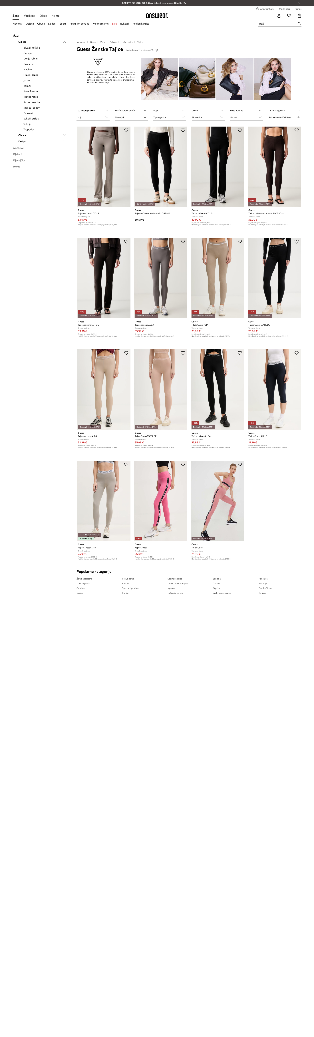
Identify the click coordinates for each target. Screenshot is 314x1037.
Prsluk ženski (128, 578)
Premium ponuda (79, 23)
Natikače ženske (175, 593)
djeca (43, 15)
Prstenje (263, 583)
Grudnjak (81, 588)
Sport (63, 23)
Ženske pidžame (84, 578)
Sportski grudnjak (131, 588)
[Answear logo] (157, 16)
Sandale (217, 578)
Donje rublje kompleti (178, 583)
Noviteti (17, 23)
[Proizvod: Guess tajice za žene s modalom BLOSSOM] (160, 167)
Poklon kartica (140, 23)
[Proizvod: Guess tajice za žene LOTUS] (103, 167)
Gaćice (80, 593)
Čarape (216, 583)
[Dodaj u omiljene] (126, 130)
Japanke (171, 588)
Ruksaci (124, 23)
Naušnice (263, 578)
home (55, 15)
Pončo (125, 593)
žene (16, 15)
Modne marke (100, 23)
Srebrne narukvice (222, 593)
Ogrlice (216, 588)
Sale (114, 23)
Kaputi (125, 583)
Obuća (41, 23)
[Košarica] (299, 15)
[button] (93, 110)
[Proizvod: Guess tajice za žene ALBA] (160, 278)
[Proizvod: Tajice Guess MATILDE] (274, 278)
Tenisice (262, 593)
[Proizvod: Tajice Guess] (160, 501)
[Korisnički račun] (279, 15)
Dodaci (52, 23)
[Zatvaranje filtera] (298, 3)
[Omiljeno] (289, 15)
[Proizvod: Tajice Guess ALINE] (274, 389)
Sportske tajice (175, 578)
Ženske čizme (265, 588)
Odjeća (30, 23)
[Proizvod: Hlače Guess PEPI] (217, 278)
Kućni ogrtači (83, 583)
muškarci (29, 15)
